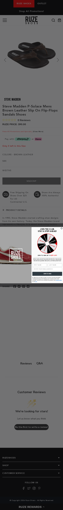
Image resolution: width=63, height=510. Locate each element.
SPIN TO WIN (47, 274)
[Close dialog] (61, 228)
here (36, 281)
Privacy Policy (59, 280)
